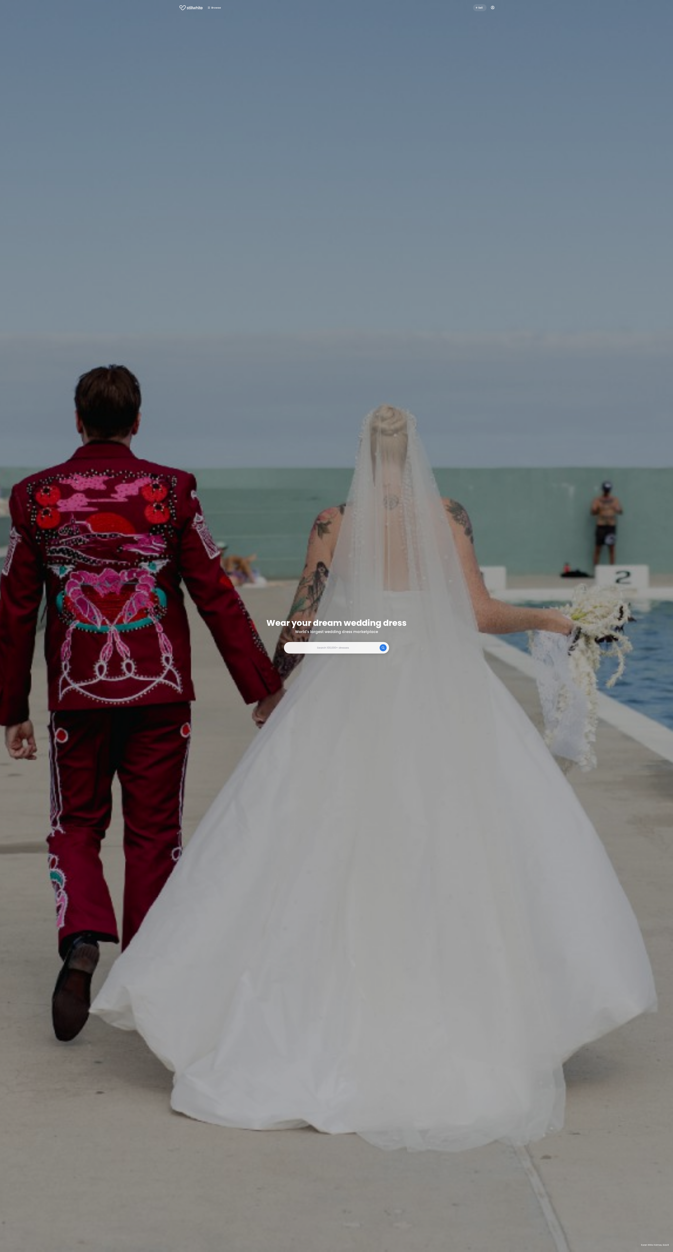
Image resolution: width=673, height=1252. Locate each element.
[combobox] (336, 648)
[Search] (383, 647)
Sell (480, 7)
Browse (216, 7)
